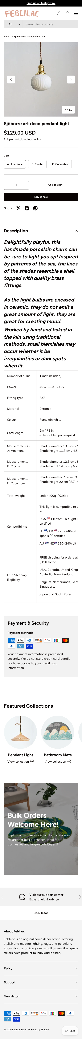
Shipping (9, 139)
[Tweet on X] (18, 208)
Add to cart (55, 184)
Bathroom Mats (58, 754)
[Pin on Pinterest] (35, 208)
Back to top (41, 913)
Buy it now (41, 197)
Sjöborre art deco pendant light (30, 36)
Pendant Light (20, 754)
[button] (67, 13)
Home (7, 36)
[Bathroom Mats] (57, 732)
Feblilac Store (19, 1029)
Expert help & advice (44, 899)
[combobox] (41, 24)
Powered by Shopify (38, 1029)
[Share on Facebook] (27, 208)
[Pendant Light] (20, 732)
